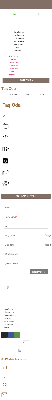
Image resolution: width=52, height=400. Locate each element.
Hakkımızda (14, 59)
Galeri (11, 71)
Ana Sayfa (13, 56)
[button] (26, 53)
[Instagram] (22, 3)
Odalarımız (14, 62)
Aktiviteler (13, 68)
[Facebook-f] (26, 3)
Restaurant (14, 65)
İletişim (17, 50)
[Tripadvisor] (30, 3)
